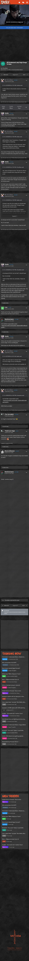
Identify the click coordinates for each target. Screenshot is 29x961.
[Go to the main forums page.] (23, 2)
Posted (9, 81)
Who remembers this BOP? (9, 662)
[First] (2, 75)
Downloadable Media (17, 69)
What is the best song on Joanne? (11, 685)
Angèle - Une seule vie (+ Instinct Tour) (12, 713)
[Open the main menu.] (27, 2)
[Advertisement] (14, 44)
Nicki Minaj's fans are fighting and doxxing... (14, 719)
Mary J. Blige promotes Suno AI (10, 679)
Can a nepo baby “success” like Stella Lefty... (14, 702)
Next (24, 74)
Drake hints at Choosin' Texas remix (11, 690)
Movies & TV (10, 710)
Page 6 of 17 (15, 74)
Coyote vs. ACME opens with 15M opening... (14, 707)
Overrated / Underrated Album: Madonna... (13, 657)
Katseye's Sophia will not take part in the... (13, 696)
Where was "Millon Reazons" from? (11, 674)
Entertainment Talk (13, 659)
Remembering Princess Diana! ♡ (10, 741)
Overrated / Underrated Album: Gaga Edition (14, 724)
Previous (6, 74)
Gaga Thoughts (12, 670)
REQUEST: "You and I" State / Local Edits (12, 730)
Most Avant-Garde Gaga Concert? (11, 668)
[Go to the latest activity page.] (19, 2)
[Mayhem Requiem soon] (14, 15)
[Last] (27, 75)
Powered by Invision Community (15, 949)
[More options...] (26, 80)
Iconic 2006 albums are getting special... (13, 736)
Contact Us (18, 948)
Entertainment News (12, 682)
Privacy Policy (11, 948)
